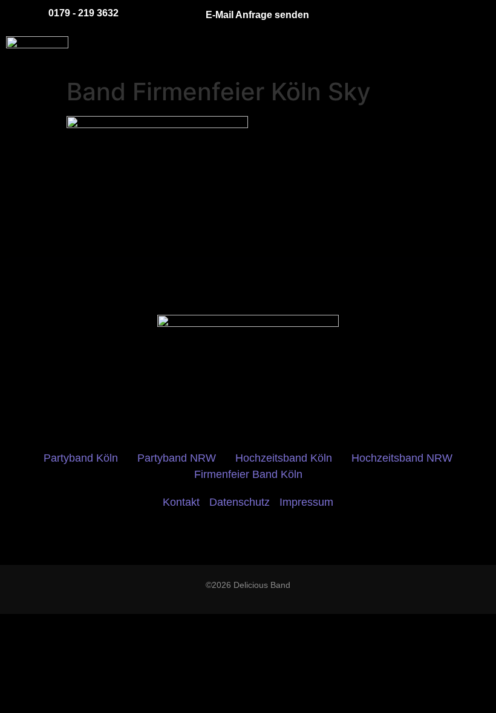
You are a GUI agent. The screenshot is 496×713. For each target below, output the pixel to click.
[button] (285, 51)
